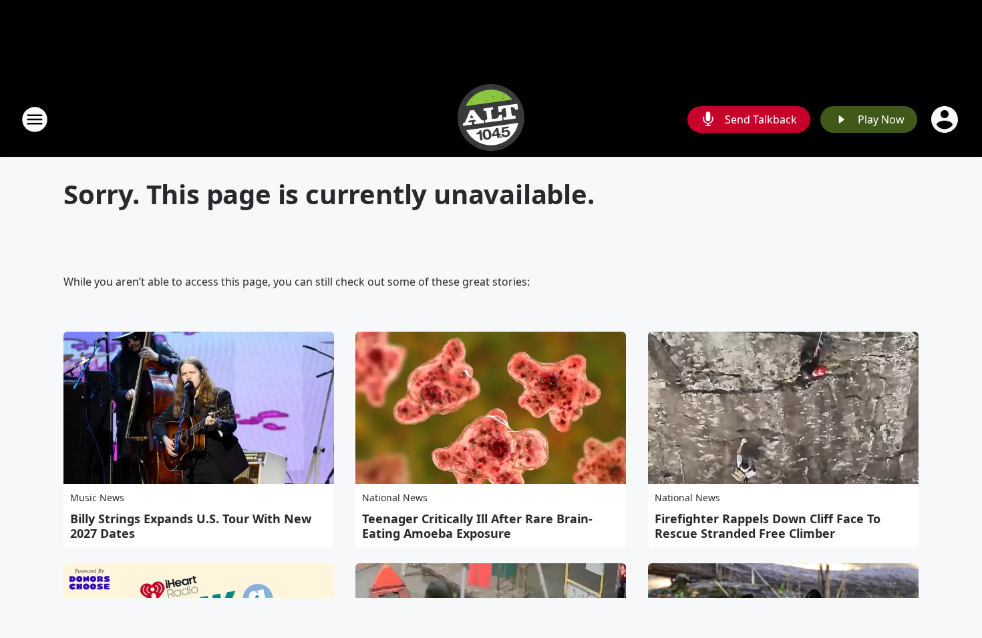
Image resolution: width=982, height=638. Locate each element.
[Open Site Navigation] (34, 119)
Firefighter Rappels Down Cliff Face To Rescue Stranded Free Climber (767, 526)
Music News (97, 497)
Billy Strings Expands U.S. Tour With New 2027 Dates (190, 526)
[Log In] (946, 119)
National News (395, 497)
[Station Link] (491, 119)
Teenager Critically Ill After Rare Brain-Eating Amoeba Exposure (477, 526)
